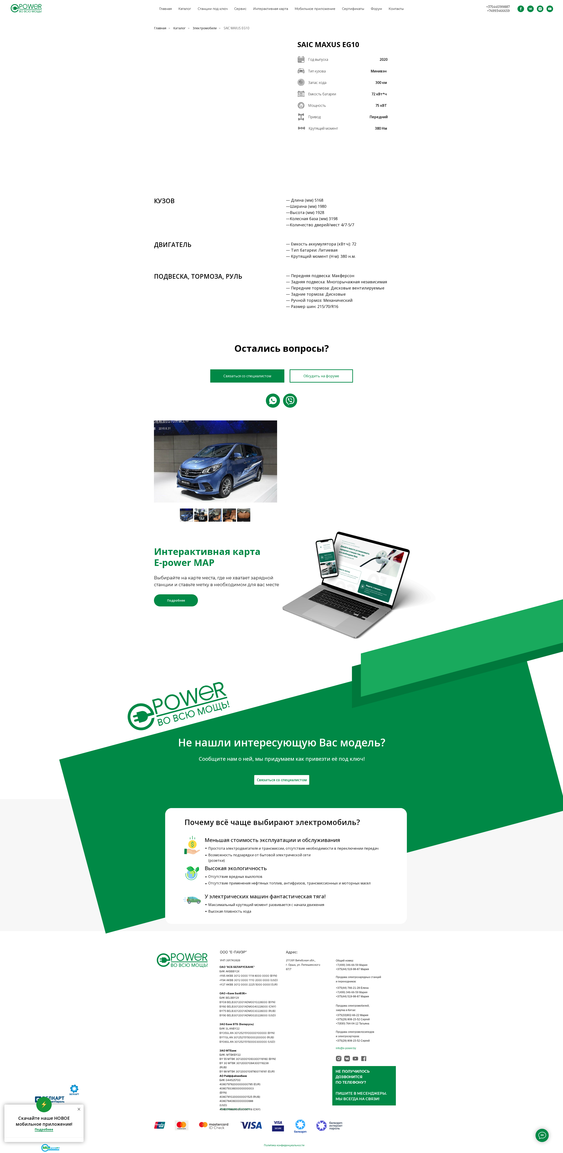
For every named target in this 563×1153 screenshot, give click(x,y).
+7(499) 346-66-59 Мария (351, 965)
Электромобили (205, 28)
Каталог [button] (184, 9)
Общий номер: (345, 960)
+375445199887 (498, 7)
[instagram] (540, 9)
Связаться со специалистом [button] (282, 779)
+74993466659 (498, 11)
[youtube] (550, 9)
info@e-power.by (346, 1048)
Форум (376, 9)
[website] (290, 401)
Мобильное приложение (315, 9)
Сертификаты (353, 9)
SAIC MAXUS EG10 (236, 28)
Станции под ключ (213, 9)
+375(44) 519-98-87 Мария (352, 969)
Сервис (240, 9)
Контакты (396, 9)
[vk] (530, 9)
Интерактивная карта (270, 9)
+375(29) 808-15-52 (348, 1019)
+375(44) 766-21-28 (348, 987)
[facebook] (520, 9)
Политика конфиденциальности (284, 1145)
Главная (165, 9)
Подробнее (176, 600)
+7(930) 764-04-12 (347, 1023)
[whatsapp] (273, 401)
